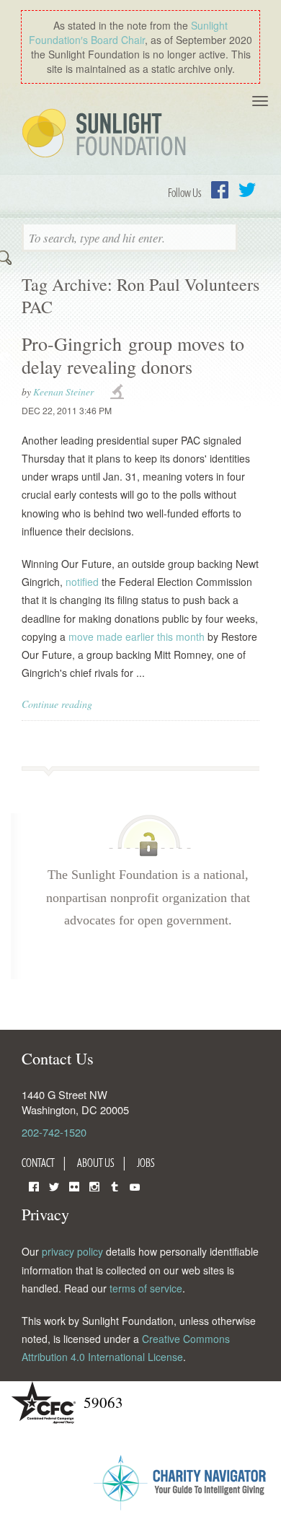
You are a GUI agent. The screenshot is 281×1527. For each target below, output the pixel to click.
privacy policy (72, 1251)
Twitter (247, 189)
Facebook (219, 189)
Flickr (74, 1185)
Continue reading (57, 704)
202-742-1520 (54, 1131)
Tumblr (115, 1185)
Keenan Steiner (63, 391)
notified (82, 581)
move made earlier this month (136, 636)
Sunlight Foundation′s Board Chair (128, 32)
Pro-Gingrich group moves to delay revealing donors (133, 354)
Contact (38, 1163)
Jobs (146, 1163)
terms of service (146, 1288)
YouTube (135, 1185)
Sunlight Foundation (107, 134)
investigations (119, 392)
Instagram (94, 1185)
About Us (96, 1163)
